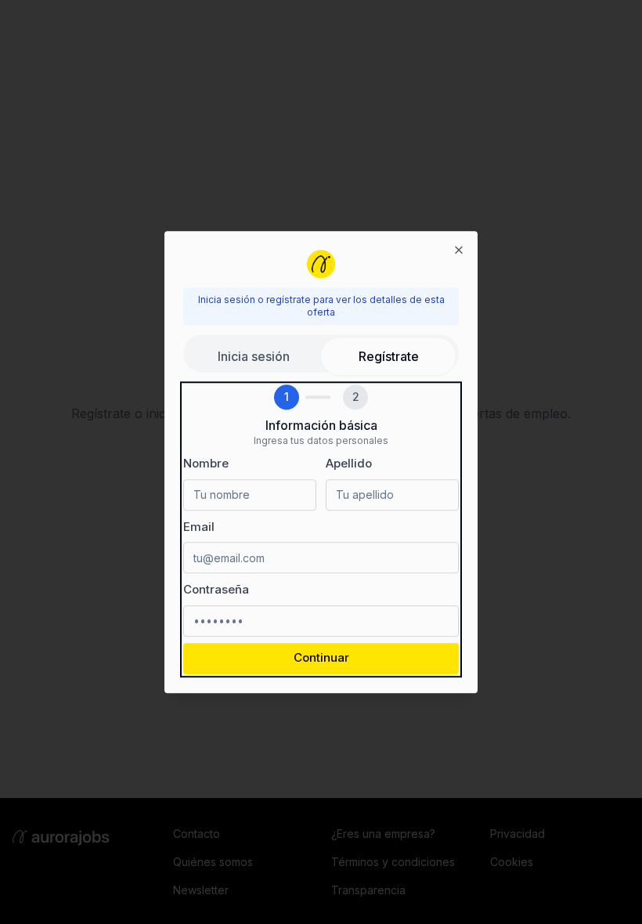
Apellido (349, 463)
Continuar (321, 658)
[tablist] (321, 353)
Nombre (206, 463)
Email (199, 526)
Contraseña (216, 589)
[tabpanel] (321, 529)
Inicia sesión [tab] (254, 356)
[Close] (459, 250)
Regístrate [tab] (389, 356)
